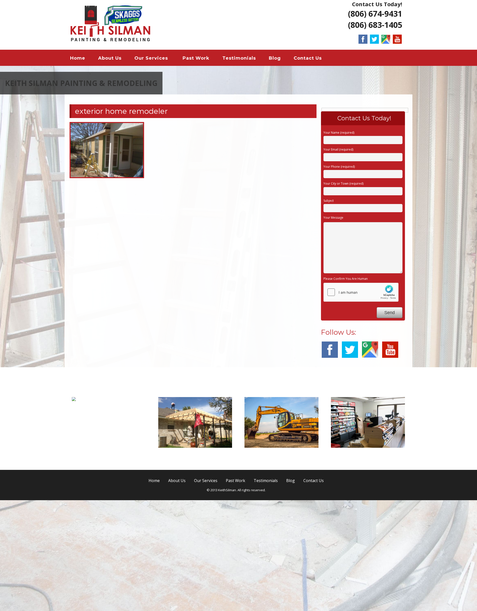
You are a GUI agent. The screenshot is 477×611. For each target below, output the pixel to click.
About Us (109, 58)
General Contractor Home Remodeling (111, 519)
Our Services (151, 58)
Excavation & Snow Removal (281, 565)
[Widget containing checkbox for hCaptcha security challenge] (360, 403)
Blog (275, 58)
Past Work (196, 58)
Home (77, 58)
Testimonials (239, 58)
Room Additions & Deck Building (195, 568)
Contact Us (308, 58)
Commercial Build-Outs (367, 565)
